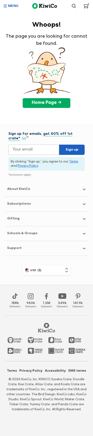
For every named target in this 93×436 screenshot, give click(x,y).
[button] (11, 6)
